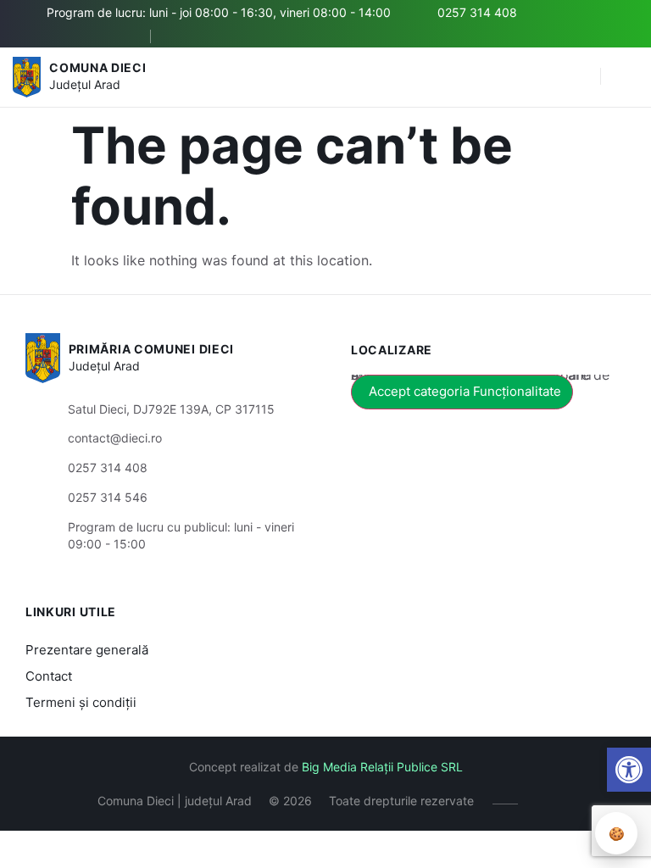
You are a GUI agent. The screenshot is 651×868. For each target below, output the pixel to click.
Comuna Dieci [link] (97, 67)
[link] (629, 770)
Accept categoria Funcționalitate (465, 391)
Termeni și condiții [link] (80, 702)
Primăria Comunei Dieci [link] (151, 349)
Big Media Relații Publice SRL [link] (382, 767)
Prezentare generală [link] (86, 650)
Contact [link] (48, 676)
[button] (579, 77)
